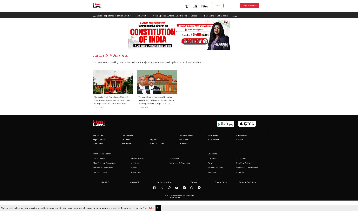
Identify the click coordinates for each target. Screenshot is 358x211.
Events (210, 163)
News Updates (159, 16)
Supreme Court (122, 16)
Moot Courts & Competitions (104, 163)
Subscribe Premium (249, 5)
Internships (212, 172)
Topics (100, 16)
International (184, 144)
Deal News (212, 159)
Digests (194, 16)
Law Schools (181, 16)
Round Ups (184, 140)
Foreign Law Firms (215, 168)
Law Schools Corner (102, 154)
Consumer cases (186, 135)
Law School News (100, 172)
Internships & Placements (179, 163)
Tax (152, 135)
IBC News (126, 140)
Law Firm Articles (243, 163)
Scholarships (174, 159)
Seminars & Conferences (103, 168)
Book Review (213, 140)
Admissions (135, 163)
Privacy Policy (149, 208)
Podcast (239, 140)
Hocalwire (184, 198)
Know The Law (157, 144)
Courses (134, 168)
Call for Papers (99, 159)
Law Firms (209, 16)
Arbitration (126, 144)
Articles (170, 16)
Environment (242, 135)
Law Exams (136, 172)
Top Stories (109, 16)
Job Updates (222, 16)
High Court (141, 16)
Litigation (240, 172)
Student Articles (137, 159)
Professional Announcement (247, 168)
